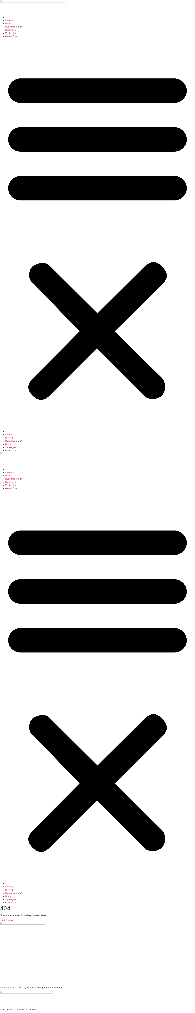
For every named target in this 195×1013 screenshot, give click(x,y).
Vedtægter (10, 33)
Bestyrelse (10, 30)
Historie (9, 23)
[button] (97, 234)
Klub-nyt (9, 20)
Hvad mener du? (13, 26)
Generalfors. (11, 36)
